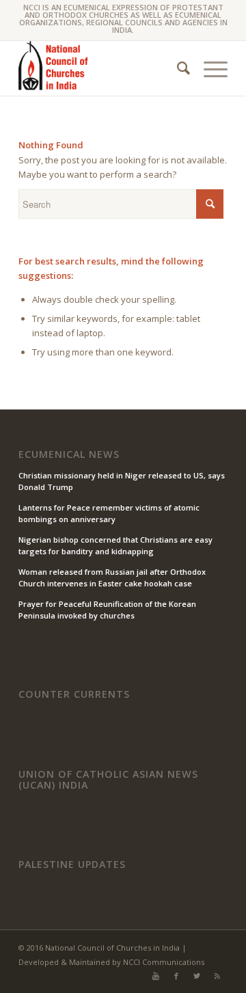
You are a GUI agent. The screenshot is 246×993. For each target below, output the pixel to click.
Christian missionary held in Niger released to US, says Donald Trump (121, 481)
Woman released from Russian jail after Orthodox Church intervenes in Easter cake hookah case (112, 577)
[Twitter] (197, 976)
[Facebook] (176, 976)
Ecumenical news (69, 454)
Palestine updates (72, 864)
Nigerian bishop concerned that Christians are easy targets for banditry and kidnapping (115, 545)
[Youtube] (156, 976)
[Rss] (217, 976)
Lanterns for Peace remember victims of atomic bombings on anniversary (109, 513)
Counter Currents (74, 694)
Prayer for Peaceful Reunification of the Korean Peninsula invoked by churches (107, 610)
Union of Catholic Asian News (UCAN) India (108, 779)
